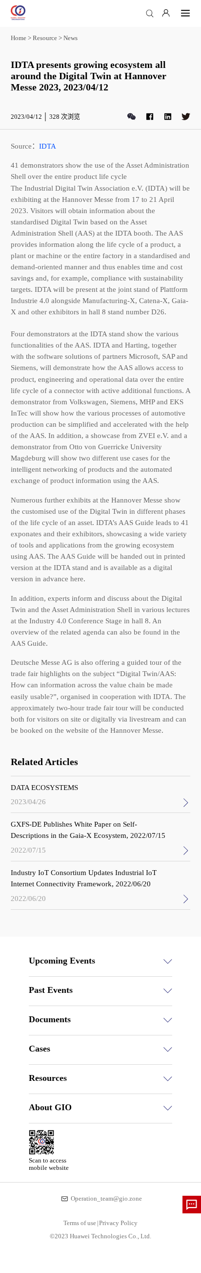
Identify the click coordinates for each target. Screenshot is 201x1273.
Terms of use (81, 1223)
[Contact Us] (191, 1204)
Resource (45, 38)
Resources (48, 1078)
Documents (50, 1019)
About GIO (50, 1107)
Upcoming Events (62, 961)
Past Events (51, 990)
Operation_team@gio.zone (106, 1198)
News (70, 38)
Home (18, 38)
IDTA (47, 146)
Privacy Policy (118, 1223)
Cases (39, 1049)
